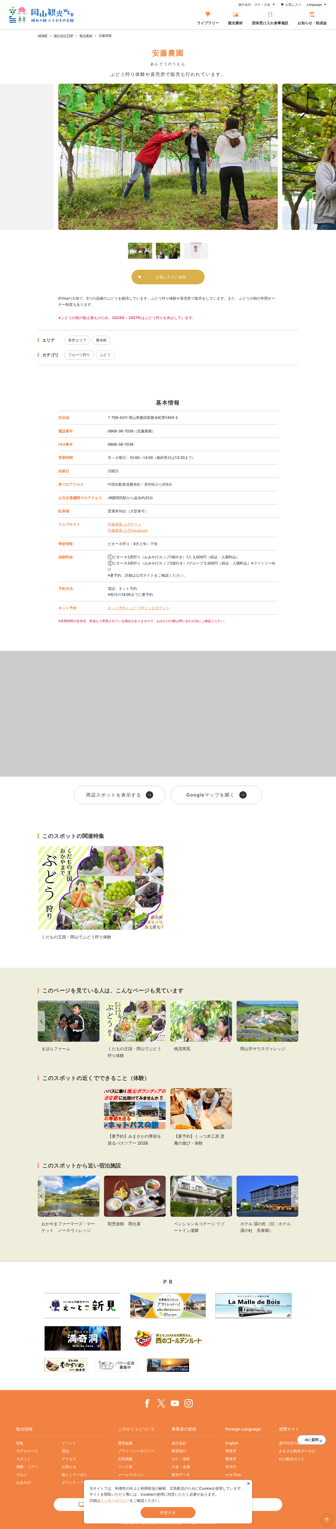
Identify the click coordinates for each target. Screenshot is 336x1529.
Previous (61, 157)
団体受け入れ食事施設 (270, 23)
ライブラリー (208, 23)
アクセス (69, 1459)
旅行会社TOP (63, 35)
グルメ (21, 1474)
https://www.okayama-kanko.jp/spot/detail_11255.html (201, 1026)
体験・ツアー (27, 1466)
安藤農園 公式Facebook (128, 530)
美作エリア (77, 340)
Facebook (147, 1403)
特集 (20, 1443)
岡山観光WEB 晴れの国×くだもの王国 (41, 15)
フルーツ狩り (79, 354)
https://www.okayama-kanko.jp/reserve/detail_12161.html (135, 1201)
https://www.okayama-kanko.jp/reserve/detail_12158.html (201, 1205)
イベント (69, 1443)
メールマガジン (131, 1474)
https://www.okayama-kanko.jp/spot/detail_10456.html (68, 1026)
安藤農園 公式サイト (124, 524)
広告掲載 (125, 1459)
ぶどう (105, 354)
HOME (42, 35)
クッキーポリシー (115, 1500)
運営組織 (125, 1443)
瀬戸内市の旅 (290, 1443)
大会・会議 (181, 1466)
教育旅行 (179, 1451)
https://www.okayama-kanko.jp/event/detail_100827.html (135, 1117)
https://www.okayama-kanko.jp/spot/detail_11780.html (68, 1205)
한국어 (230, 1466)
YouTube (175, 1403)
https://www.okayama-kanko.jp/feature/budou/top (100, 893)
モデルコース (27, 1451)
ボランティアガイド (78, 1482)
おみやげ (23, 1482)
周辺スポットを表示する (113, 795)
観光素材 (235, 23)
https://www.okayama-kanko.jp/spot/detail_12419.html (267, 1205)
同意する (168, 1512)
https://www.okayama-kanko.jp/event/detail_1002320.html (201, 1117)
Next (275, 157)
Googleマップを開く (210, 795)
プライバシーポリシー (136, 1451)
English (231, 1443)
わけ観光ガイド (291, 1459)
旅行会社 (179, 1443)
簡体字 (230, 1451)
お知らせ (69, 1466)
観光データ (181, 1474)
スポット (23, 1459)
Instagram (188, 1403)
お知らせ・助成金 (312, 23)
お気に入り (293, 4)
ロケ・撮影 (181, 1459)
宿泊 (65, 1451)
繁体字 (230, 1459)
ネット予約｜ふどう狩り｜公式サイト (139, 608)
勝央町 (101, 340)
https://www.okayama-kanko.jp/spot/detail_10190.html (267, 1026)
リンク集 (125, 1466)
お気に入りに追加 (170, 277)
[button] (320, 1440)
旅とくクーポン (74, 1474)
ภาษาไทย (233, 1474)
